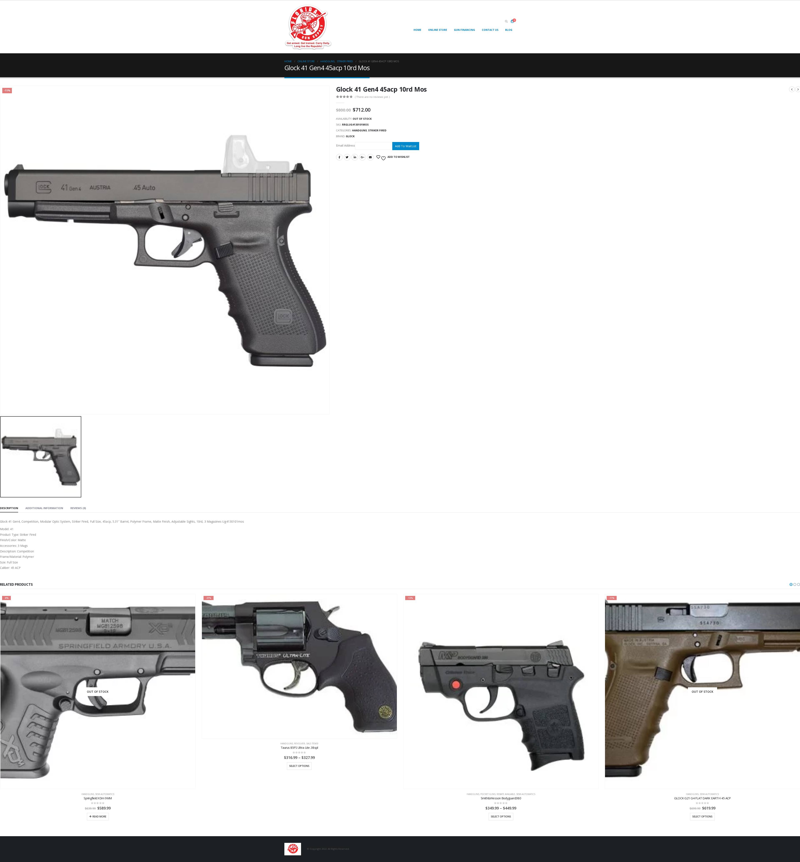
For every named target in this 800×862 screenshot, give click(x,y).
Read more (704, 816)
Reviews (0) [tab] (78, 508)
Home (417, 30)
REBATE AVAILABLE (304, 794)
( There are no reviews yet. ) (372, 97)
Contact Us (490, 30)
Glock (350, 136)
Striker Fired (377, 130)
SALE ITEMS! (111, 743)
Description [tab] (9, 508)
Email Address (345, 146)
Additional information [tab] (44, 508)
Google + (362, 157)
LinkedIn (354, 157)
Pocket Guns (286, 794)
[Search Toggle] (506, 21)
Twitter (347, 157)
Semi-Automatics (324, 794)
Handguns (359, 130)
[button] (791, 584)
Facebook (339, 157)
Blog (508, 30)
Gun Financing (464, 30)
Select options (98, 766)
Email (370, 157)
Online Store (437, 30)
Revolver (97, 743)
